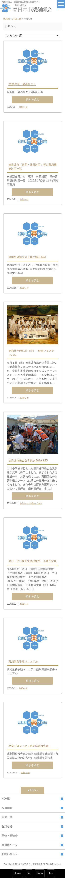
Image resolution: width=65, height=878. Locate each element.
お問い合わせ (10, 854)
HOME (6, 18)
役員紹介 (7, 807)
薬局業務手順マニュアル (23, 661)
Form (39, 873)
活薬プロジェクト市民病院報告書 (28, 745)
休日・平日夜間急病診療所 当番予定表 (32, 561)
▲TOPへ (32, 790)
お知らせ (16, 18)
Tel (28, 873)
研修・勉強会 (10, 835)
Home (17, 873)
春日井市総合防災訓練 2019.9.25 (28, 460)
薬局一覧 (7, 817)
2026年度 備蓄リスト (22, 84)
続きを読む (32, 99)
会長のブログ (35, 503)
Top (51, 873)
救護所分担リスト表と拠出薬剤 (27, 257)
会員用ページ (10, 844)
